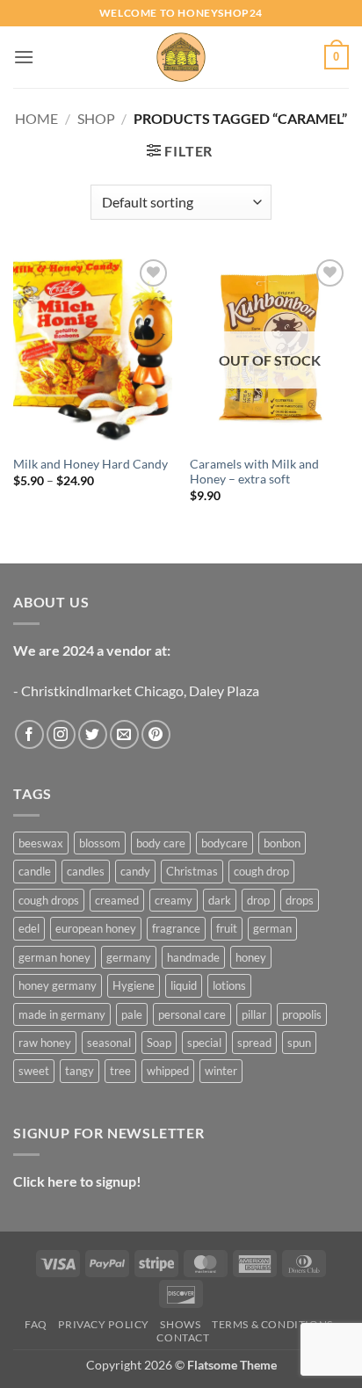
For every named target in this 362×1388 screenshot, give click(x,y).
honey (250, 957)
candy (135, 871)
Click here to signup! (77, 1181)
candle (34, 871)
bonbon (282, 843)
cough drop (261, 871)
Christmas (192, 871)
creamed (117, 900)
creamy (173, 900)
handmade (193, 957)
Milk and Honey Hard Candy (90, 464)
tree (120, 1071)
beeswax (40, 843)
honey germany (57, 985)
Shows (180, 1324)
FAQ (36, 1324)
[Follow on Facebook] (29, 734)
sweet (33, 1071)
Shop (96, 118)
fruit (226, 928)
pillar (254, 1014)
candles (86, 871)
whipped (168, 1071)
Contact (182, 1337)
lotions (229, 985)
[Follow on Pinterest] (155, 734)
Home (36, 118)
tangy (79, 1071)
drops (300, 900)
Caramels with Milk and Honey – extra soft (254, 472)
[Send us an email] (124, 734)
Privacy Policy (103, 1324)
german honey (54, 957)
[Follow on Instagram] (61, 734)
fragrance (176, 928)
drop (258, 900)
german (272, 928)
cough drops (48, 900)
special (204, 1043)
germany (128, 957)
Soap (159, 1043)
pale (131, 1014)
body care (160, 843)
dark (219, 900)
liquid (183, 985)
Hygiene (133, 985)
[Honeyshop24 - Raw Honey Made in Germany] (181, 57)
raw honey (44, 1043)
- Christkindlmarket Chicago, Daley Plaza (136, 690)
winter (221, 1071)
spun (299, 1043)
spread (254, 1043)
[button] (23, 56)
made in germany (61, 1014)
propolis (302, 1014)
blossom (99, 843)
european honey (95, 928)
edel (29, 928)
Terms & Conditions (272, 1324)
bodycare (224, 843)
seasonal (109, 1043)
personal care (192, 1014)
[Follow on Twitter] (92, 734)
